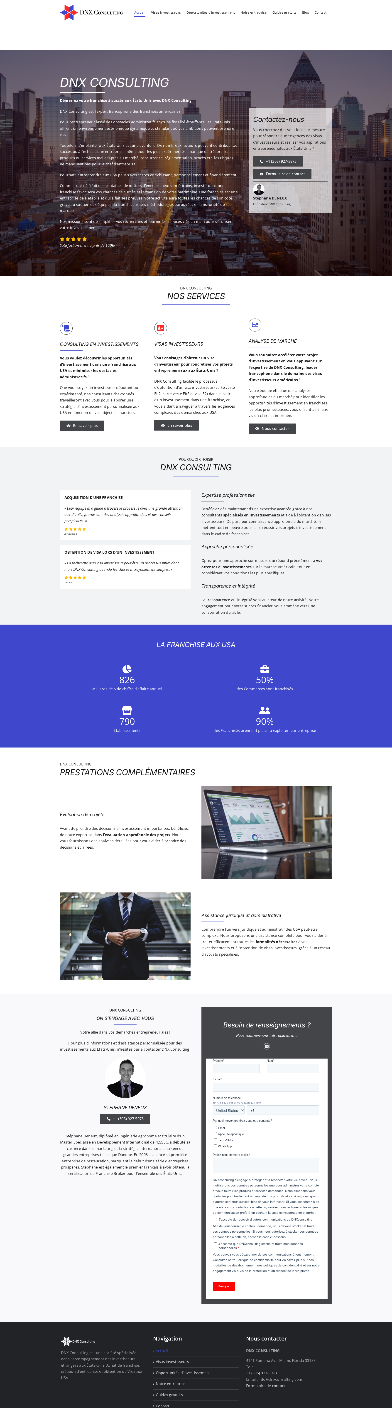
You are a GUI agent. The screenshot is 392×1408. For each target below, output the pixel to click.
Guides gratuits (169, 1394)
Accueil (162, 1350)
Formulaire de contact (265, 1385)
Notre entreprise (171, 1383)
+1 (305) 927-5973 (261, 1373)
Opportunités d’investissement (183, 1372)
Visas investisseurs (172, 1361)
